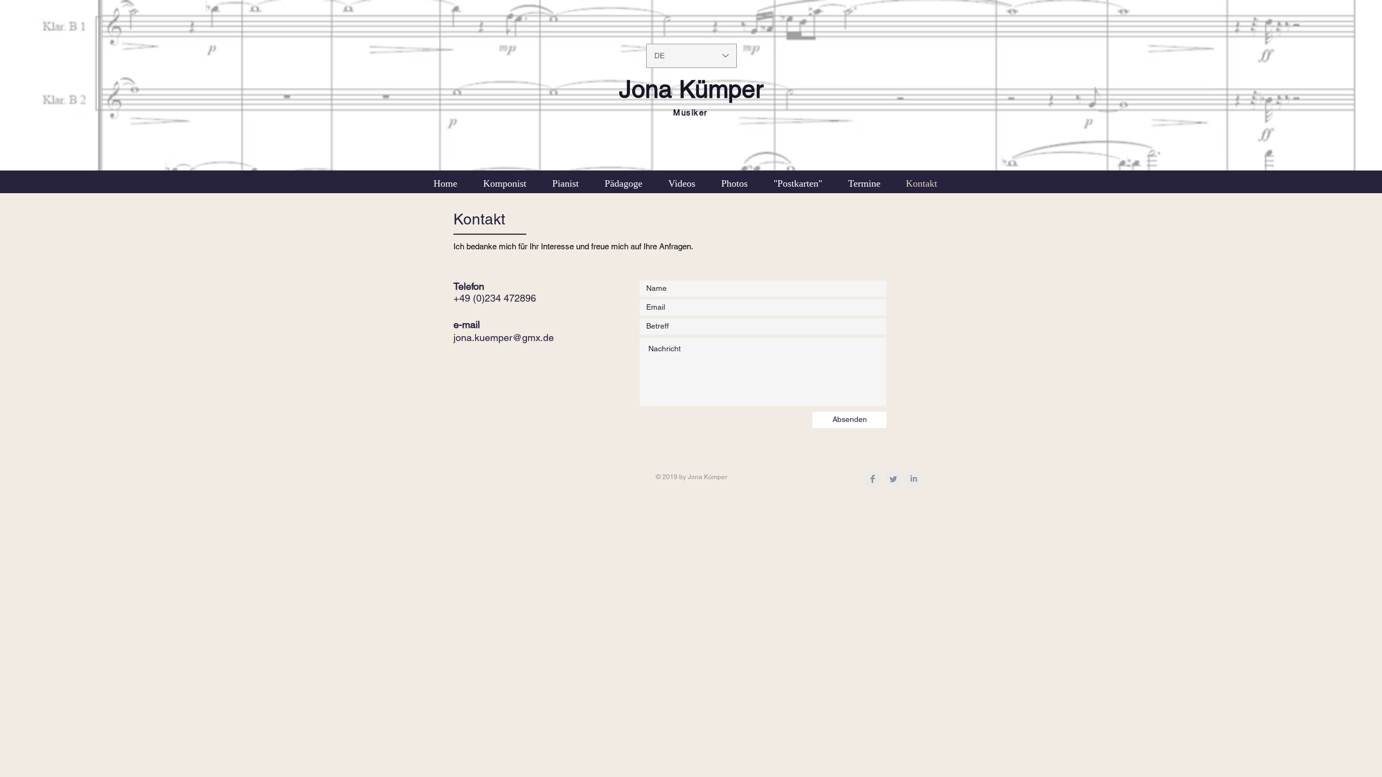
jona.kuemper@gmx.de (503, 337)
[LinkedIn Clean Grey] (913, 479)
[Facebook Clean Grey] (872, 479)
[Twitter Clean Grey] (893, 479)
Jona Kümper (691, 89)
